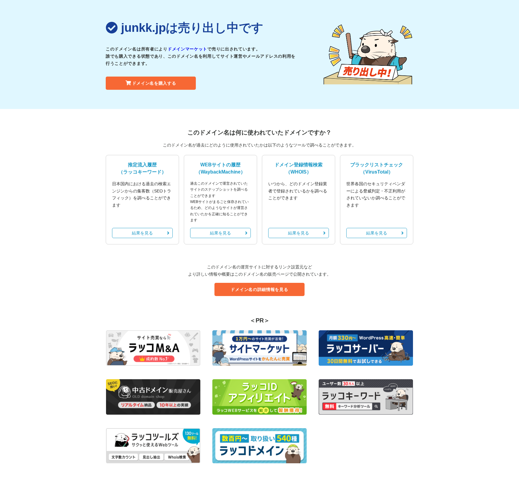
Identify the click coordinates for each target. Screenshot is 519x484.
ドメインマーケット (187, 49)
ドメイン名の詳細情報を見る (259, 289)
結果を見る (142, 233)
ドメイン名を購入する (154, 83)
